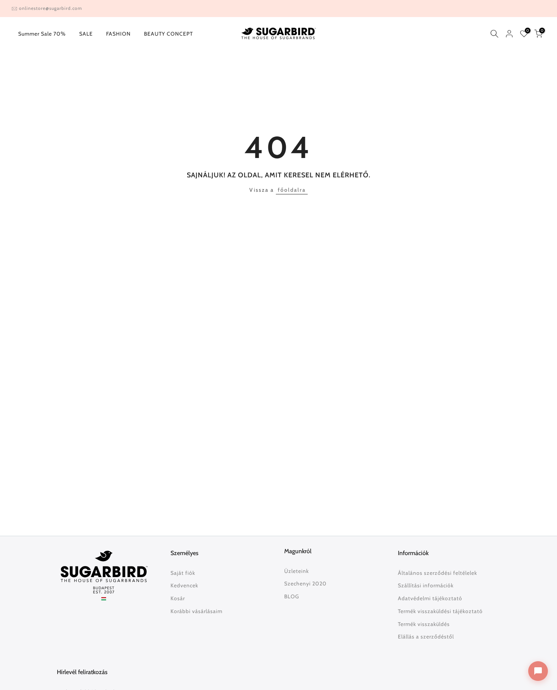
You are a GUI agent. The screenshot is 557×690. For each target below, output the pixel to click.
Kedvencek (184, 585)
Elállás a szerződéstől (426, 636)
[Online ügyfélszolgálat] (538, 671)
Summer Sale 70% (42, 33)
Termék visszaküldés (424, 624)
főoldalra (292, 189)
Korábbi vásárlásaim (196, 611)
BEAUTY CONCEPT (168, 33)
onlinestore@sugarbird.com (50, 8)
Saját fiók (183, 573)
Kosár (178, 598)
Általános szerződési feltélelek (437, 573)
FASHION (118, 33)
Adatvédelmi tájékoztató (430, 598)
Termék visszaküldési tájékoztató (440, 611)
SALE (86, 33)
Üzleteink (296, 571)
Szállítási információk (426, 585)
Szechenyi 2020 (305, 583)
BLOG (291, 596)
